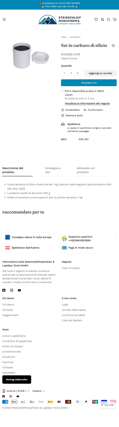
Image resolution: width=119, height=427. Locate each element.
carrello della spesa (74, 309)
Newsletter (8, 372)
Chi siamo (8, 304)
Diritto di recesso (12, 346)
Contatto (7, 309)
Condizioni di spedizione (17, 341)
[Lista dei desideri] (96, 19)
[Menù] (4, 19)
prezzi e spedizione (14, 335)
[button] (108, 19)
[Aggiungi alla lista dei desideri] (113, 45)
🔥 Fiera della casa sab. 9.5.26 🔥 (60, 6)
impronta (7, 362)
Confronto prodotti (73, 315)
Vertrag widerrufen (16, 379)
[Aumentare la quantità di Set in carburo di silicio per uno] (77, 73)
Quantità (66, 65)
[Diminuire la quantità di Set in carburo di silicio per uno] (64, 73)
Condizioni (8, 356)
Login (65, 304)
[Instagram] (11, 290)
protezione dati (11, 351)
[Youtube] (19, 290)
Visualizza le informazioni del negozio (87, 103)
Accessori (75, 37)
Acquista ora (89, 82)
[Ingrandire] (53, 42)
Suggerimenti (10, 315)
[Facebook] (3, 290)
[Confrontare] (102, 19)
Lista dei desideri (72, 320)
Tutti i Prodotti (70, 268)
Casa (63, 37)
